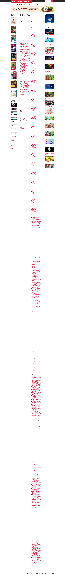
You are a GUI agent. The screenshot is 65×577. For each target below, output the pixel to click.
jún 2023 (33, 71)
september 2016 (34, 162)
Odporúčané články (24, 120)
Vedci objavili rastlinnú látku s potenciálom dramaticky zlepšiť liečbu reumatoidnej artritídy (36, 322)
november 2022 (34, 79)
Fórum (17, 4)
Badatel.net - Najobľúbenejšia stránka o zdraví (21, 1)
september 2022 (34, 81)
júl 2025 (33, 43)
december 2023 (34, 64)
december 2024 (34, 51)
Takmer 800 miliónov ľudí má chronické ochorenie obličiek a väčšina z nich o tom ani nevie (36, 492)
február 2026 (34, 35)
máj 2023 (33, 72)
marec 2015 (33, 182)
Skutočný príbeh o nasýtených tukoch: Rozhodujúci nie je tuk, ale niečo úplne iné (36, 390)
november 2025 (34, 38)
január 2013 (33, 208)
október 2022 (34, 80)
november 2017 (34, 146)
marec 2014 (33, 194)
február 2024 (34, 62)
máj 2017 (33, 153)
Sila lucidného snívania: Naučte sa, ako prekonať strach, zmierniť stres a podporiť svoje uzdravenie (36, 319)
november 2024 (34, 52)
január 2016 (33, 171)
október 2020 (34, 107)
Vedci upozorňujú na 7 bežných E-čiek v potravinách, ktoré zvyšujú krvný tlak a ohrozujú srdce (36, 531)
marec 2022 (33, 88)
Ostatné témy (23, 121)
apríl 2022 (33, 87)
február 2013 (34, 207)
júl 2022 (33, 83)
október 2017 (34, 147)
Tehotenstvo (23, 126)
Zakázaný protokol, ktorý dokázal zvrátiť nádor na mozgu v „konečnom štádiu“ (36, 551)
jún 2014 (33, 191)
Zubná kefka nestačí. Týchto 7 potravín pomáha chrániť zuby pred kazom (36, 263)
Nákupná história (24, 73)
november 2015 (34, 173)
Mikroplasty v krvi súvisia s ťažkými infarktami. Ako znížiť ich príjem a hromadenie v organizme (36, 347)
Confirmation (24, 72)
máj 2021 (33, 99)
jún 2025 (33, 44)
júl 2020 (33, 110)
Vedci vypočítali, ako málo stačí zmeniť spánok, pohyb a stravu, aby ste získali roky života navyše (36, 241)
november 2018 (34, 133)
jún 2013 (33, 202)
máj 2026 (33, 32)
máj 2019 (33, 126)
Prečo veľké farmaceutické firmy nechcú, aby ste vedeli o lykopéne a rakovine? (36, 499)
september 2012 (34, 212)
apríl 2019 (33, 127)
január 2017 (33, 157)
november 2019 (34, 119)
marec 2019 (33, 128)
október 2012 (34, 211)
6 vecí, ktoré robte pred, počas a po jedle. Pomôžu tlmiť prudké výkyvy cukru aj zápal (36, 275)
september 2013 (34, 199)
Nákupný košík (23, 71)
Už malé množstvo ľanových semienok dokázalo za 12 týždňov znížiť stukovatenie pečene (36, 301)
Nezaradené (22, 119)
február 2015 (34, 183)
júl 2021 (33, 97)
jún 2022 (33, 84)
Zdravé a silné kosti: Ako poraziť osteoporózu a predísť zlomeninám (25, 100)
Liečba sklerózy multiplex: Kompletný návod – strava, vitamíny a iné (25, 69)
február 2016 (34, 170)
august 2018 (33, 136)
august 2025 (33, 42)
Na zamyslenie (23, 117)
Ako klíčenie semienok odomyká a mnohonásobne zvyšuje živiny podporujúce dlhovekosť (36, 463)
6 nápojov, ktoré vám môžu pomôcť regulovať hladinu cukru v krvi (36, 409)
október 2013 (34, 198)
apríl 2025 (33, 46)
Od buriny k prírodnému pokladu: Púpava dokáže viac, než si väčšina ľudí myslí (36, 294)
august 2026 (33, 28)
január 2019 (33, 130)
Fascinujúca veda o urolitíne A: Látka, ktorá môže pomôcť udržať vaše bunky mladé (36, 344)
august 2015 (33, 176)
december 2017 (34, 145)
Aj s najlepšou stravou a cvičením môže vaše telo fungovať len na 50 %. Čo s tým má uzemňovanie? (36, 331)
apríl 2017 (33, 154)
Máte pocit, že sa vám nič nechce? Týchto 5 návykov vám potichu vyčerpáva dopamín (36, 334)
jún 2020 (33, 111)
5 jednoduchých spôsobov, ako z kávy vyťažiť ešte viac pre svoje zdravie (36, 341)
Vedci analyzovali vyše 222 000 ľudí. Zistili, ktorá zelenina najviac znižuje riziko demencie (36, 272)
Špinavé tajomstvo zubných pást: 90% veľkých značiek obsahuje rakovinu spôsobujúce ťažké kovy (36, 518)
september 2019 (34, 121)
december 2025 (34, 37)
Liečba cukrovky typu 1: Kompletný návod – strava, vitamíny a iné (25, 63)
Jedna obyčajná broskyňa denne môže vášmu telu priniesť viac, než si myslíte (36, 304)
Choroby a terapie (23, 111)
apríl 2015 (33, 181)
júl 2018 (33, 137)
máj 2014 (33, 192)
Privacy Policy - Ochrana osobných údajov (46, 571)
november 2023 (34, 65)
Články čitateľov (23, 112)
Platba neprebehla (25, 74)
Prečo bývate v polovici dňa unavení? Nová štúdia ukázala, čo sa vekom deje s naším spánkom (36, 286)
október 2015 (34, 174)
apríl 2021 (33, 100)
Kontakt (37, 4)
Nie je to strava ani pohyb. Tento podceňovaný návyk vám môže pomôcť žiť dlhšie (36, 238)
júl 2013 (33, 201)
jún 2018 (33, 138)
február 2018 (34, 143)
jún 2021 (33, 98)
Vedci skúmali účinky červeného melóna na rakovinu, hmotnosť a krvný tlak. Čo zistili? (36, 402)
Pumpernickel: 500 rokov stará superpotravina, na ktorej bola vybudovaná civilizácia (36, 524)
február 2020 (34, 116)
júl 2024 (33, 56)
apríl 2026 (33, 33)
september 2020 (34, 108)
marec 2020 (33, 115)
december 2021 (34, 91)
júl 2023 (33, 70)
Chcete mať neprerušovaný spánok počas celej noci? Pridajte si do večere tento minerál (36, 489)
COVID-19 (22, 113)
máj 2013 (33, 203)
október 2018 (34, 134)
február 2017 (34, 156)
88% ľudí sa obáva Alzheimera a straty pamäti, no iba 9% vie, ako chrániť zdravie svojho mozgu (36, 473)
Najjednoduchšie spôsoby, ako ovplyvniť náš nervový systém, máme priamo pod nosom (36, 269)
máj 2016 (33, 166)
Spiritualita (12, 142)
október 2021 (34, 93)
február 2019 (34, 129)
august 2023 (33, 69)
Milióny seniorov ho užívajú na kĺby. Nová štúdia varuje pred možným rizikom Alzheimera (36, 448)
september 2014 (34, 189)
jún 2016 (33, 165)
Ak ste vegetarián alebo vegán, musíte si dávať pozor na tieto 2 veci (25, 26)
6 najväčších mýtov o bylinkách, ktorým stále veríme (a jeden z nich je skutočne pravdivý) (36, 393)
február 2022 (34, 89)
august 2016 (33, 163)
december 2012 (34, 209)
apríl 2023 (33, 73)
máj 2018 (33, 139)
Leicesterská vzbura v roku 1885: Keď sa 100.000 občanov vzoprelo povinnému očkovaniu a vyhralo (36, 466)
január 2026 (33, 36)
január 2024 (33, 63)
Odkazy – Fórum (23, 80)
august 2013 (33, 200)
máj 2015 (33, 180)
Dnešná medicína (13, 128)
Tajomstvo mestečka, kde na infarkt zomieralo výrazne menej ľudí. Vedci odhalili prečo (36, 434)
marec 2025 (33, 47)
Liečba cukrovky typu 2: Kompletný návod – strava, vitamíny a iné (25, 66)
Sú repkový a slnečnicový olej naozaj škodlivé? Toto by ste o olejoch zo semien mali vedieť (36, 260)
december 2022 (34, 78)
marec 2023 (33, 74)
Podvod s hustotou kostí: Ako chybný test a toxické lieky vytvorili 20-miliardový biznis (36, 360)
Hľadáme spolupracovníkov (25, 42)
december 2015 (34, 172)
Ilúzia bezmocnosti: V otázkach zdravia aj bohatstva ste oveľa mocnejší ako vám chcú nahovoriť (36, 521)
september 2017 (34, 148)
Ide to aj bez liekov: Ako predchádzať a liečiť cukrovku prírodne (25, 44)
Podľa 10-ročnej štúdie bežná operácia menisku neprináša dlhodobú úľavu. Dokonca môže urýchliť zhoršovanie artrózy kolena (36, 290)
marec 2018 (33, 142)
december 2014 (34, 185)
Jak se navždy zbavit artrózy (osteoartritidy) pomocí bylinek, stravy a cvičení (25, 47)
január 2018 (33, 144)
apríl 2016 (33, 167)
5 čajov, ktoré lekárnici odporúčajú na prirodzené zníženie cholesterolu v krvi (36, 423)
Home (12, 4)
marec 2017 (33, 155)
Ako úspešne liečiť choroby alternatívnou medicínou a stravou (25, 32)
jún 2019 (33, 125)
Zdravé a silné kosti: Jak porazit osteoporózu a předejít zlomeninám (25, 103)
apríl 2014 (33, 193)
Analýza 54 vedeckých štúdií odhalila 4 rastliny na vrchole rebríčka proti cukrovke (36, 369)
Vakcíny (22, 127)
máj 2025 (33, 45)
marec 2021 (33, 101)
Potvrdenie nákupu (25, 75)
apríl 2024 (33, 60)
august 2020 (33, 109)
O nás (14, 4)
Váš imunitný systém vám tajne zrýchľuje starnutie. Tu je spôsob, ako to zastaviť (36, 420)
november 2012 (34, 210)
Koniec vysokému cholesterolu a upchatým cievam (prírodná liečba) (25, 56)
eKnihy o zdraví (33, 4)
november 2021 (34, 92)
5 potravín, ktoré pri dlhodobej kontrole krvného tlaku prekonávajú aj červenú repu (36, 328)
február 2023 (34, 75)
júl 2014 (33, 190)
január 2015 (33, 184)
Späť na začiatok (13, 571)
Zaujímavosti (23, 128)
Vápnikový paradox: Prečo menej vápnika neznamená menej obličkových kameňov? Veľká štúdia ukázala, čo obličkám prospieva (36, 253)
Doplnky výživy (23, 116)
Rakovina (24, 4)
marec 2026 (33, 34)
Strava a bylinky (28, 4)
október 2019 (34, 120)
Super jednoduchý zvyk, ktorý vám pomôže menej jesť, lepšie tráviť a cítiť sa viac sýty (37, 457)
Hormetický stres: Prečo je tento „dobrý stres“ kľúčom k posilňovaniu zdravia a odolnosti (36, 460)
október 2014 (34, 188)
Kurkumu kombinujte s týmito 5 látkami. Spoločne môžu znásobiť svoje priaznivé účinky (36, 266)
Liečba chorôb (20, 4)
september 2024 (34, 54)
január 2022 (33, 90)
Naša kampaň (23, 118)
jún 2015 (33, 179)
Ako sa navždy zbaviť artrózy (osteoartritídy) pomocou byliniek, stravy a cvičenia (26, 29)
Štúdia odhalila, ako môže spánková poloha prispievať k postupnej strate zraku (36, 387)
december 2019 (34, 118)
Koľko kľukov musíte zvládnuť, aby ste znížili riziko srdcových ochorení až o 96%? (37, 441)
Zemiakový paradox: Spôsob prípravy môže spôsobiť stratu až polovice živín (36, 357)
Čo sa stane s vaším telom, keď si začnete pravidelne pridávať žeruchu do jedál (36, 325)
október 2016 (34, 161)
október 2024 (34, 53)
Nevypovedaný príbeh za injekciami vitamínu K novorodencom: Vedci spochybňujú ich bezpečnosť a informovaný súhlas (36, 543)
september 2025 (34, 41)
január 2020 (33, 117)
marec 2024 (33, 61)
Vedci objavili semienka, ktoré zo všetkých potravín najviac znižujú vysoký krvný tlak (36, 454)
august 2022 (33, 82)
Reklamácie (52, 571)
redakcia (33, 25)
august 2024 (33, 55)
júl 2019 (33, 124)
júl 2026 (33, 29)
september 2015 (34, 175)
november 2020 (34, 106)
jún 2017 (33, 152)
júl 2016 (33, 164)
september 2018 (34, 135)
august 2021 (33, 96)
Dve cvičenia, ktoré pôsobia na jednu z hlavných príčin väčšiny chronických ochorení (36, 380)
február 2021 (34, 102)
